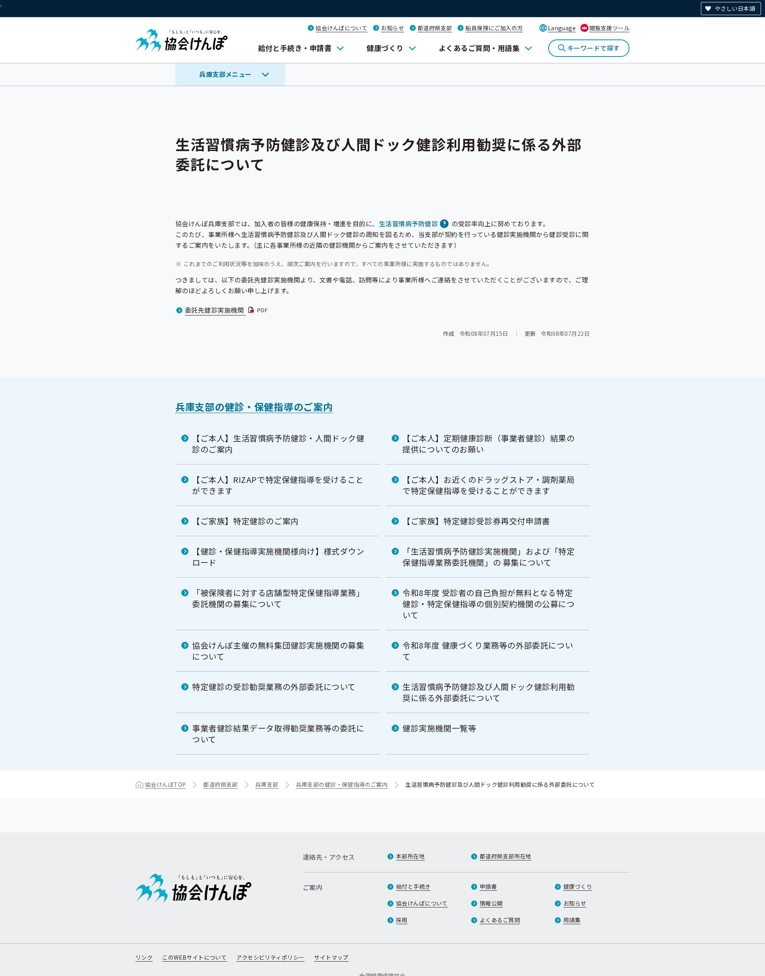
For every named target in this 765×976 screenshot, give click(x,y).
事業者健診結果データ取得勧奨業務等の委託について (278, 733)
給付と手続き (413, 886)
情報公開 (491, 903)
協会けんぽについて (341, 28)
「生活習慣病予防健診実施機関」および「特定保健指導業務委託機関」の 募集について (488, 556)
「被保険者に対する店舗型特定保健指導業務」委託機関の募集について (278, 598)
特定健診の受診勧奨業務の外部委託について (274, 686)
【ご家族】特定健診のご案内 (245, 521)
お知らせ (392, 28)
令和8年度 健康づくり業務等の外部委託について (487, 650)
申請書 (488, 886)
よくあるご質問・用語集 (479, 48)
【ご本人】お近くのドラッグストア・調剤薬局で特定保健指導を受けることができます (488, 485)
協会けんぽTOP (165, 784)
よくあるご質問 (500, 920)
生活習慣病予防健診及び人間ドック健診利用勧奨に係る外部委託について (488, 692)
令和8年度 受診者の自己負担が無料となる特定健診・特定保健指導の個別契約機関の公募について (488, 604)
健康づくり (385, 48)
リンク (144, 957)
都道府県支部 (435, 28)
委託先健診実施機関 (227, 310)
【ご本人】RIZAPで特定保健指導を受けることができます (278, 485)
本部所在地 (410, 856)
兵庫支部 (267, 784)
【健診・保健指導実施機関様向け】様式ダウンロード (278, 556)
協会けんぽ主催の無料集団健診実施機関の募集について (278, 650)
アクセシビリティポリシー (270, 957)
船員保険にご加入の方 (494, 28)
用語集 (572, 920)
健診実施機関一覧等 (439, 728)
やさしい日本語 (735, 8)
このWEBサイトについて (194, 957)
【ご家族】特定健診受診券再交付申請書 (476, 521)
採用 (402, 920)
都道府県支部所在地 (506, 856)
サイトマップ (331, 957)
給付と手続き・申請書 (295, 48)
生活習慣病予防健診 (408, 223)
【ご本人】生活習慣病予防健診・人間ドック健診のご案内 (278, 443)
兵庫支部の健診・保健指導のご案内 (254, 407)
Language (562, 28)
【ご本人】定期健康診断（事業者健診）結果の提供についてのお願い (488, 443)
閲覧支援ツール (609, 28)
